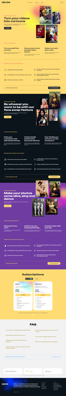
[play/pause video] (45, 15)
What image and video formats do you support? (16, 341)
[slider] (43, 103)
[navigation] (6, 2)
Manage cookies (56, 383)
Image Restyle (44, 388)
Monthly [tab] (36, 278)
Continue (23, 295)
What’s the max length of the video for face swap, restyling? (18, 347)
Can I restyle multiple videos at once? (45, 336)
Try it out (8, 28)
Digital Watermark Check (57, 386)
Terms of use (55, 389)
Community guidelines (57, 385)
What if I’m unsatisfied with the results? (46, 341)
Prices (42, 2)
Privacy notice (55, 388)
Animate (43, 385)
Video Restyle (44, 386)
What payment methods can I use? (15, 335)
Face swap (43, 383)
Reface (21, 382)
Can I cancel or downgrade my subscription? (18, 330)
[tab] (29, 279)
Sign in (62, 2)
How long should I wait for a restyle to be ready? (46, 331)
